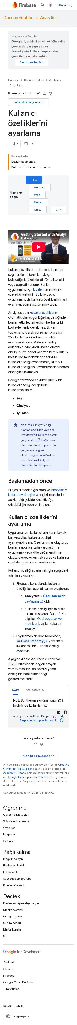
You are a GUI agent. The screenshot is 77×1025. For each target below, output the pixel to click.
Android (39, 187)
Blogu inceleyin (13, 859)
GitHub (8, 841)
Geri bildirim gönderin (28, 102)
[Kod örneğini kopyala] (65, 712)
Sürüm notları (12, 923)
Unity (37, 209)
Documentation (18, 17)
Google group (12, 916)
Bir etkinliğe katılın (14, 885)
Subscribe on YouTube (17, 878)
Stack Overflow (13, 910)
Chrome (8, 969)
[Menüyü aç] (6, 5)
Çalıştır (18, 85)
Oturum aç (64, 5)
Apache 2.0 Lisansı (14, 773)
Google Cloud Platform (18, 982)
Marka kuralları (12, 929)
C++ (58, 209)
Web (37, 195)
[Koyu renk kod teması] (58, 712)
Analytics (48, 17)
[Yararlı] (44, 93)
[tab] (15, 690)
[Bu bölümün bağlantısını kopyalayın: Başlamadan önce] (56, 481)
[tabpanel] (38, 713)
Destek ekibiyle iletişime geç (21, 903)
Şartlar (7, 1005)
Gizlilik (20, 1005)
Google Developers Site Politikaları (29, 777)
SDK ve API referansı (16, 821)
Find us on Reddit (14, 865)
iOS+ (34, 180)
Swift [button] (15, 690)
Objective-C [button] (35, 690)
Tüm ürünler (11, 989)
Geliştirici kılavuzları (16, 814)
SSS (5, 936)
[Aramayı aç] (42, 4)
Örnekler (9, 828)
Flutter (38, 202)
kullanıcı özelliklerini (44, 313)
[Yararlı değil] (51, 93)
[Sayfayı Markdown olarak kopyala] (26, 143)
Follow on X (10, 872)
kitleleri (38, 290)
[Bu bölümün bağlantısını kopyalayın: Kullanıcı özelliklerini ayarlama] (35, 524)
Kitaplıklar (9, 834)
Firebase (13, 80)
